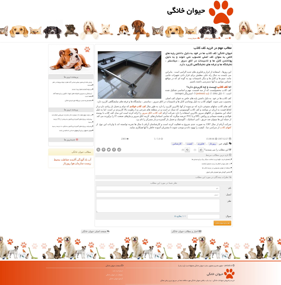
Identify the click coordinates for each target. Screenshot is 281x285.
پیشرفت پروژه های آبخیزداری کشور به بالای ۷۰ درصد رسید (72, 126)
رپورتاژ (212, 143)
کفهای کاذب (225, 127)
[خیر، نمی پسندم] (187, 149)
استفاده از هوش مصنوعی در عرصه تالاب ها (216, 168)
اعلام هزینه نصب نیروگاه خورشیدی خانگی (78, 100)
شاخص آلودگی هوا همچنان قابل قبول (218, 172)
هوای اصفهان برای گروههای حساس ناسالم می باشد (75, 130)
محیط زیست (192, 38)
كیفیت (190, 143)
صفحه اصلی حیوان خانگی (94, 231)
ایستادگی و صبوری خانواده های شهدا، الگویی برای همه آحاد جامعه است (72, 95)
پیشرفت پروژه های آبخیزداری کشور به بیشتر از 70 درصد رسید (72, 121)
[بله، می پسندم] (201, 149)
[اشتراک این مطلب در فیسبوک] (114, 149)
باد (85, 159)
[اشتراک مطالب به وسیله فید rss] (98, 149)
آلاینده (72, 159)
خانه (227, 38)
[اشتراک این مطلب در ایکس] (109, 149)
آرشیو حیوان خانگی (116, 278)
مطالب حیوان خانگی (212, 38)
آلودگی (80, 159)
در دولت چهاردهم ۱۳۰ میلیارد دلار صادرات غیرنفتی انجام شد (72, 115)
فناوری (201, 143)
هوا (72, 163)
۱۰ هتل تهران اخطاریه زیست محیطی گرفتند (216, 163)
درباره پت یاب (118, 270)
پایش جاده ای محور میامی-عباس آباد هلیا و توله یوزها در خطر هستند (72, 84)
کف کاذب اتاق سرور (152, 113)
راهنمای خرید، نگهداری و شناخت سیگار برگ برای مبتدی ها (211, 159)
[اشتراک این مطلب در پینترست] (103, 149)
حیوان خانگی (186, 10)
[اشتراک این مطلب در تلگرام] (119, 149)
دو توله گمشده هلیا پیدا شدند (82, 89)
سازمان (79, 163)
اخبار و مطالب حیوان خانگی (185, 231)
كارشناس (177, 143)
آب (89, 159)
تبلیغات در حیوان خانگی (114, 274)
